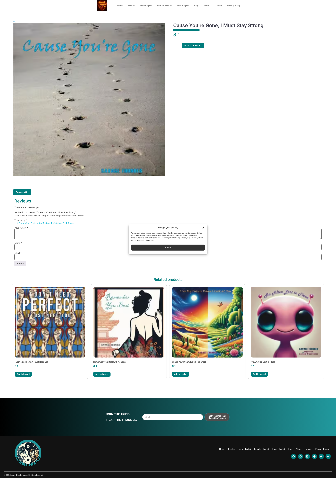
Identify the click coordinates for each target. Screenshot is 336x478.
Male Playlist (146, 5)
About (206, 5)
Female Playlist (164, 5)
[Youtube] (328, 456)
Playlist (131, 5)
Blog (196, 5)
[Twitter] (321, 456)
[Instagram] (300, 456)
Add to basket (193, 45)
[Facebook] (293, 456)
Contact (218, 5)
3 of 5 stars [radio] (44, 223)
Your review (21, 228)
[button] (203, 227)
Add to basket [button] (23, 374)
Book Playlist (183, 5)
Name (18, 243)
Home (120, 5)
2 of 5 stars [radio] (32, 223)
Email (18, 253)
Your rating (20, 220)
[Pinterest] (314, 456)
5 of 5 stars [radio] (68, 223)
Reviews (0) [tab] (22, 192)
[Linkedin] (307, 456)
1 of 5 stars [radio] (20, 223)
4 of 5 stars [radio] (56, 223)
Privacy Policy (233, 5)
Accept (168, 247)
